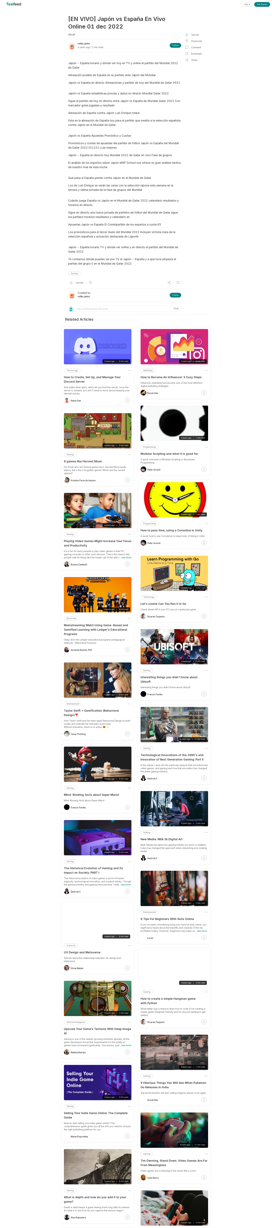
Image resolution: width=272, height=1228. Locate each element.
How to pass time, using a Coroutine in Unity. (172, 530)
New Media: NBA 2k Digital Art (162, 839)
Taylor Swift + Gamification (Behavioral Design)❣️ (91, 713)
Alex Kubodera (78, 1217)
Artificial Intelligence (76, 1022)
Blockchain (72, 618)
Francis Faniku (154, 694)
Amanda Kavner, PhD (81, 650)
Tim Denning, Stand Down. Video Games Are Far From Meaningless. (174, 1163)
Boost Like (152, 393)
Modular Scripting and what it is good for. (170, 453)
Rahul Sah (76, 400)
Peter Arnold (153, 469)
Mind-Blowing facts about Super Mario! (91, 794)
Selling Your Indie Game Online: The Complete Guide (96, 1115)
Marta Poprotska (79, 1136)
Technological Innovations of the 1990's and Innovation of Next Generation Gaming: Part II (172, 757)
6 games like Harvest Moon (83, 461)
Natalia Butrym (78, 1052)
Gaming (74, 273)
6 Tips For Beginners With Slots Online (167, 919)
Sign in (247, 4)
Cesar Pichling (78, 734)
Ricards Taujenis (156, 616)
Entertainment (149, 912)
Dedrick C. (152, 778)
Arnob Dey (152, 1100)
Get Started (262, 4)
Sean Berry (153, 1178)
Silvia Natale (77, 968)
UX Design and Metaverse (82, 952)
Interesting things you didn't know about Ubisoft (169, 679)
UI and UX (71, 945)
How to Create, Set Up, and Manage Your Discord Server (92, 379)
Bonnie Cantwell (79, 564)
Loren (150, 938)
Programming (149, 447)
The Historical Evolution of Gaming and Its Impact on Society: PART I (93, 870)
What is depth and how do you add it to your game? (95, 1199)
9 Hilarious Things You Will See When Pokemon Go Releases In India (173, 1085)
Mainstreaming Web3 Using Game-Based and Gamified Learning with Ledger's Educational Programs (96, 630)
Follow (175, 45)
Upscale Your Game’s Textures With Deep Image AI (97, 1031)
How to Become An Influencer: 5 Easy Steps (171, 377)
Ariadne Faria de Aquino (83, 480)
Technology (148, 597)
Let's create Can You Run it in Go (163, 603)
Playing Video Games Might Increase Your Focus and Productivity (97, 543)
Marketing (148, 370)
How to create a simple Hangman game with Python (168, 1001)
